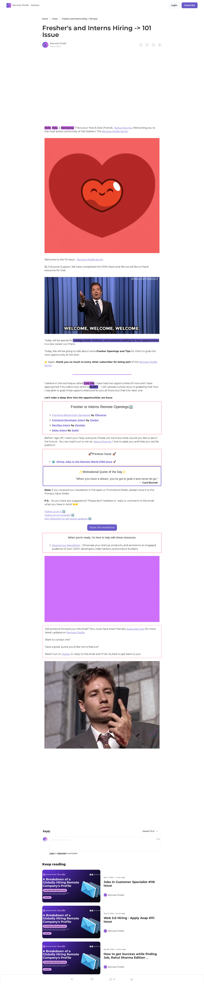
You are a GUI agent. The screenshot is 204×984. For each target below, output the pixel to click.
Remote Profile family (115, 131)
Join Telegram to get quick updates (66, 518)
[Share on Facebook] (141, 45)
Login (52, 853)
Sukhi (75, 430)
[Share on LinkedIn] (160, 45)
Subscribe (61, 853)
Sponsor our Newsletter (66, 545)
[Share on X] (147, 45)
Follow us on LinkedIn (58, 515)
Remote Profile (76, 632)
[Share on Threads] (153, 45)
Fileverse (100, 415)
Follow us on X (53, 511)
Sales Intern (60, 430)
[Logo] (8, 5)
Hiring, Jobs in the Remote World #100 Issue (84, 461)
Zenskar (80, 425)
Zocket (94, 420)
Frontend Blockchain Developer (71, 415)
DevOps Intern (61, 425)
